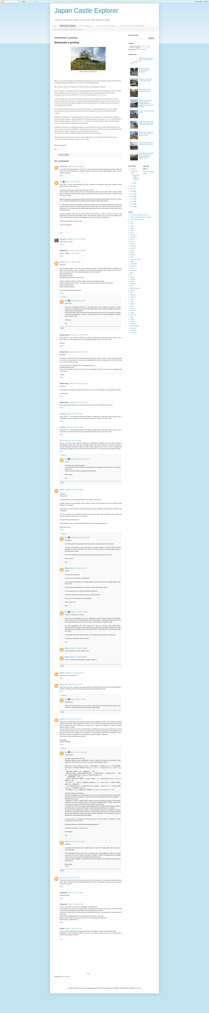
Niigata (132, 290)
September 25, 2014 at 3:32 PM (76, 239)
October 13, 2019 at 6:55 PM (78, 568)
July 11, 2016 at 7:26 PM (73, 262)
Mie (131, 275)
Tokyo (132, 317)
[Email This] (60, 155)
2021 (132, 189)
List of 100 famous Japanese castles (131, 26)
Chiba (132, 228)
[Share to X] (64, 155)
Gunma (132, 244)
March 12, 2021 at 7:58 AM (78, 752)
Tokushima (133, 315)
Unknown (62, 262)
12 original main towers (137, 219)
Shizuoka (133, 310)
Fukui (131, 232)
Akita (131, 224)
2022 (132, 186)
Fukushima (133, 237)
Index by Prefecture (85, 26)
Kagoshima (133, 263)
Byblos (62, 489)
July (133, 183)
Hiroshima (133, 246)
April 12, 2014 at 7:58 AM (72, 182)
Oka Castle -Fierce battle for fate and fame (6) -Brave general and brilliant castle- (146, 156)
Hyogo (132, 250)
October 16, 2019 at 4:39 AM (78, 648)
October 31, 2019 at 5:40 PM (78, 657)
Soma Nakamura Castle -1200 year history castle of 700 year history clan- (146, 123)
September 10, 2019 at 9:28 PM (74, 489)
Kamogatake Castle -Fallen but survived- (145, 90)
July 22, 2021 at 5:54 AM (77, 841)
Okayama (133, 295)
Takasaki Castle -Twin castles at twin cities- (145, 79)
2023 (132, 169)
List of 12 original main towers (105, 26)
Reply (61, 175)
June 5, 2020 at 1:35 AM (75, 684)
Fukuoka (132, 235)
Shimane (132, 308)
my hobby (63, 414)
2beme (62, 719)
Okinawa (132, 297)
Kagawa (132, 261)
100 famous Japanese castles (139, 215)
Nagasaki (133, 284)
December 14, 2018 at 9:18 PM (72, 440)
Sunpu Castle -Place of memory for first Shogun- (146, 143)
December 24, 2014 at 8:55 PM (77, 250)
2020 (132, 191)
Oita (131, 292)
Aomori (132, 226)
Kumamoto (133, 270)
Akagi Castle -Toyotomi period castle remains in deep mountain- (146, 133)
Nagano (132, 281)
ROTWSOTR (63, 166)
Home (55, 26)
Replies (64, 297)
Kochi (131, 268)
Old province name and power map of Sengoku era (146, 59)
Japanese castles (135, 259)
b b (61, 877)
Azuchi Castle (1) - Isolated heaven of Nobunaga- (144, 70)
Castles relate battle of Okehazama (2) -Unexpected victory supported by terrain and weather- (146, 103)
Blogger (138, 988)
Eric (61, 440)
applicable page (109, 119)
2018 (132, 196)
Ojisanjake (63, 239)
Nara (131, 286)
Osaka (132, 299)
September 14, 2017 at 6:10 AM (78, 402)
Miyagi (132, 277)
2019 (132, 194)
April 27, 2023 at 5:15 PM (75, 892)
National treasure (135, 288)
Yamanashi (133, 332)
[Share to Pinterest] (68, 155)
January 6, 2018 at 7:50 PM (74, 414)
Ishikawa (132, 255)
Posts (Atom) (66, 976)
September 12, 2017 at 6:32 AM (78, 383)
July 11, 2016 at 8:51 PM (78, 301)
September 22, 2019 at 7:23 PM (74, 673)
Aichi (131, 221)
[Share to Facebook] (66, 155)
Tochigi (132, 312)
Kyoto (131, 272)
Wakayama (133, 324)
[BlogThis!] (62, 155)
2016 (132, 201)
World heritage (134, 326)
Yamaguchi (133, 330)
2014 (132, 206)
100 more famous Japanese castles (140, 217)
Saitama (132, 303)
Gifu (131, 241)
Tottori (132, 319)
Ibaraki (132, 252)
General (132, 239)
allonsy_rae (63, 684)
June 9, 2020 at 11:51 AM (78, 699)
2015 (132, 204)
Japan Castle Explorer (86, 10)
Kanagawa (133, 266)
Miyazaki (132, 279)
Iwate (131, 257)
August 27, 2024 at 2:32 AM (76, 904)
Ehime (132, 230)
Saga (131, 301)
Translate (143, 49)
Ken (61, 182)
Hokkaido (133, 248)
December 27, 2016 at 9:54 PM (79, 335)
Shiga (132, 306)
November (135, 171)
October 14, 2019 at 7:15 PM (79, 612)
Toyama (132, 321)
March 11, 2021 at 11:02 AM (73, 719)
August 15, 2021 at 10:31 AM (70, 877)
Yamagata (133, 328)
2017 (132, 199)
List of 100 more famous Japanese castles (67, 29)
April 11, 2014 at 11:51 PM (75, 166)
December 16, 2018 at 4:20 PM (80, 459)
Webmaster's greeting (67, 26)
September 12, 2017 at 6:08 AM (78, 352)
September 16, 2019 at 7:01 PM (80, 537)
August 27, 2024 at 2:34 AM (73, 928)
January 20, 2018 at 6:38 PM (74, 427)
